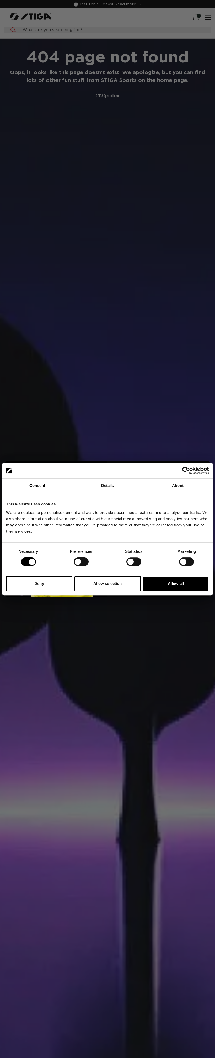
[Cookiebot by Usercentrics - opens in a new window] (186, 470)
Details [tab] (107, 485)
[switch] (81, 561)
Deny (39, 583)
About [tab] (178, 485)
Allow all (176, 583)
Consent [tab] (37, 485)
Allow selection (107, 583)
